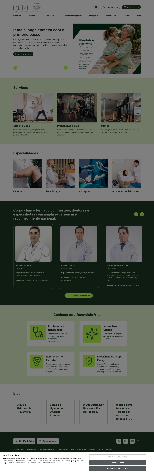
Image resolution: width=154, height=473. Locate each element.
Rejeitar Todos (118, 463)
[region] (77, 462)
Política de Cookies (48, 463)
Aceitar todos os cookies (117, 468)
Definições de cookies (117, 457)
